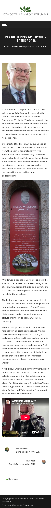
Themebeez (28, 505)
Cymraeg (13, 479)
